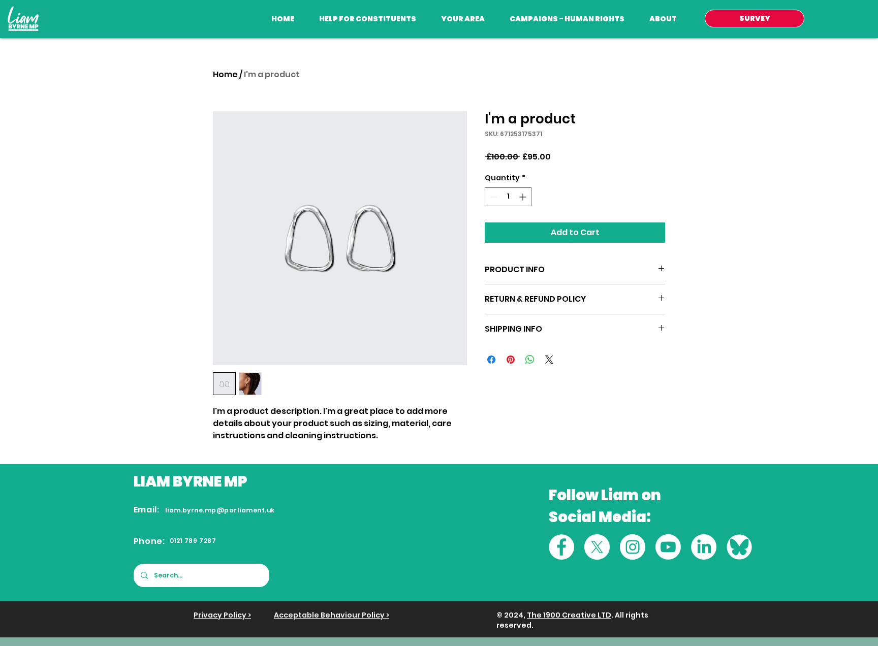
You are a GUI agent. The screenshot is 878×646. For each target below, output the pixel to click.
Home (225, 74)
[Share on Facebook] (491, 359)
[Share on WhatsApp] (530, 359)
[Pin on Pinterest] (511, 359)
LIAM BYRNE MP (190, 481)
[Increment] (523, 197)
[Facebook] (561, 547)
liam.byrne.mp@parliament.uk (220, 510)
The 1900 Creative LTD (569, 615)
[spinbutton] (508, 197)
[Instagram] (632, 547)
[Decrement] (492, 197)
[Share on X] (549, 359)
